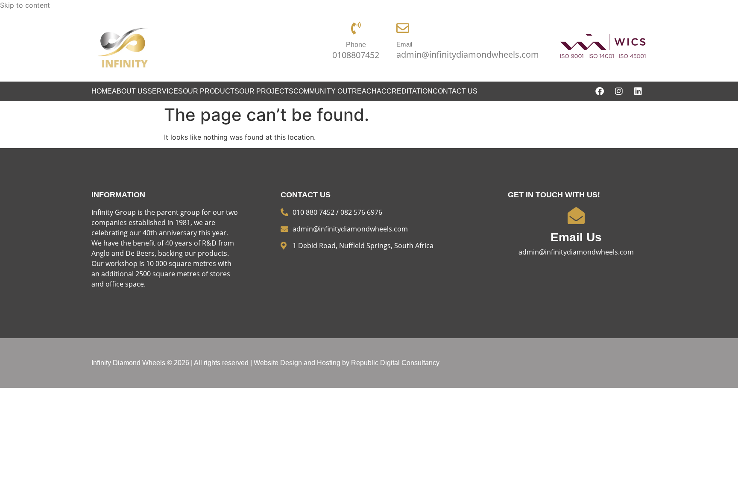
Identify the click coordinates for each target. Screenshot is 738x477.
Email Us (576, 237)
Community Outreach (335, 91)
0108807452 (355, 55)
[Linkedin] (638, 91)
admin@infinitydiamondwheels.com (467, 54)
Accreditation (405, 91)
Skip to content (25, 5)
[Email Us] (576, 215)
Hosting (328, 362)
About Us (129, 91)
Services (165, 91)
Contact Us (455, 91)
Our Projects (266, 91)
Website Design (278, 362)
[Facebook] (599, 91)
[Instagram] (618, 91)
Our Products (211, 91)
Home (101, 91)
